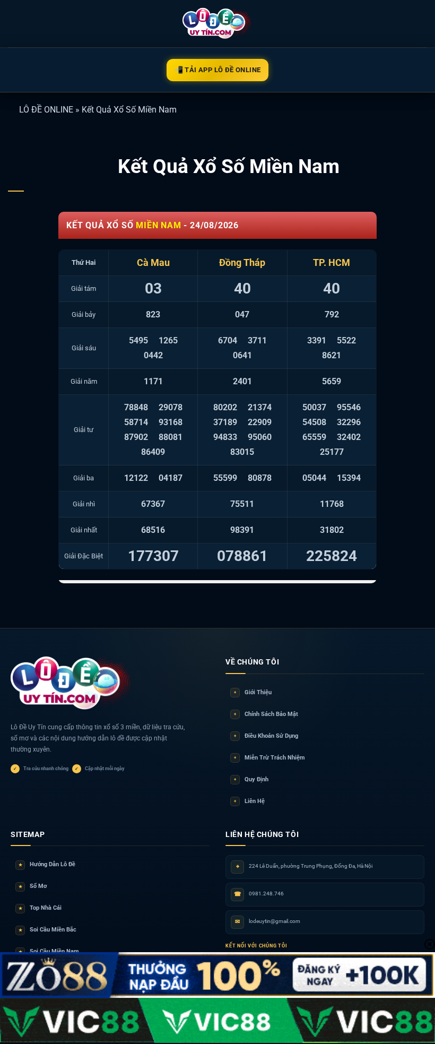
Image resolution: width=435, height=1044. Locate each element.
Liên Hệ (249, 801)
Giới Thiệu (253, 692)
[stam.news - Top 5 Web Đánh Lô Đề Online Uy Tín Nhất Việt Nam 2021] (217, 23)
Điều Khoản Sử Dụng (266, 735)
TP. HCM (331, 262)
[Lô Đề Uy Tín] (72, 683)
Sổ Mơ (33, 886)
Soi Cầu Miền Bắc (48, 929)
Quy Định (251, 779)
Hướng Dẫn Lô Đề (47, 864)
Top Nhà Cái (40, 907)
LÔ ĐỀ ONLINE (46, 110)
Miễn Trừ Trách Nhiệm (269, 757)
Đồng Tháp (242, 262)
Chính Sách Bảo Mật (266, 714)
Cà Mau (153, 262)
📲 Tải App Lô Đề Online (218, 70)
